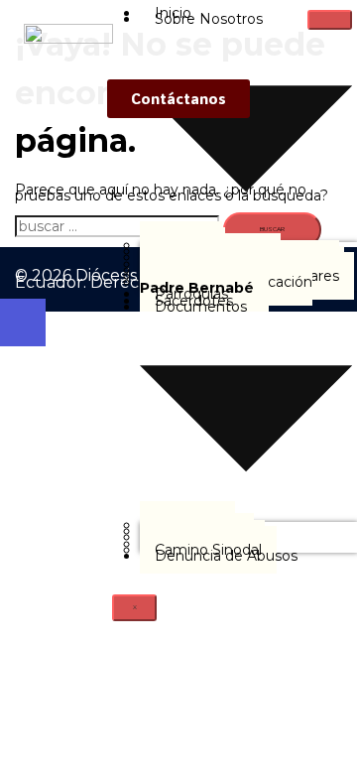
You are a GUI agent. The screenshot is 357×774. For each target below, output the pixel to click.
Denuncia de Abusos (226, 556)
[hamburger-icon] (329, 20)
